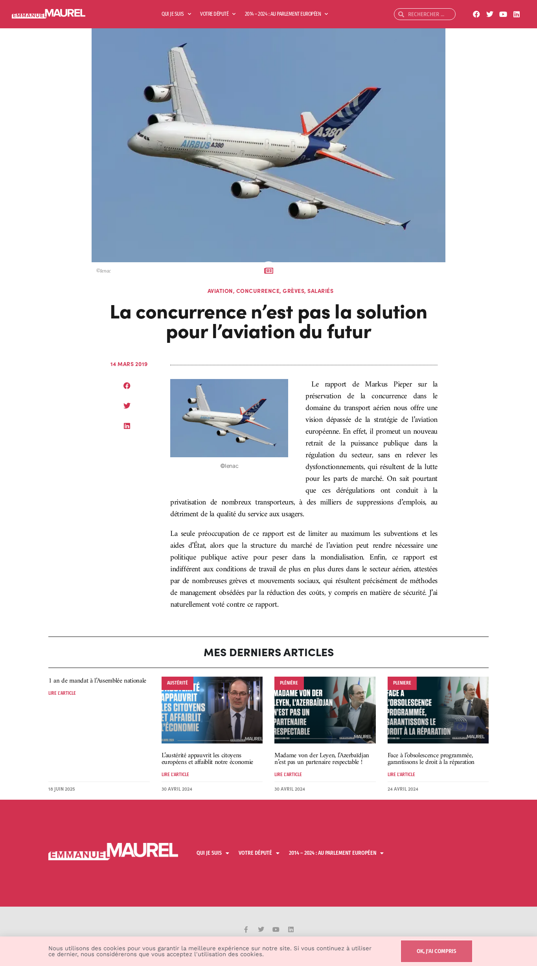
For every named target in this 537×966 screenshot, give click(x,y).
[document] (268, 483)
